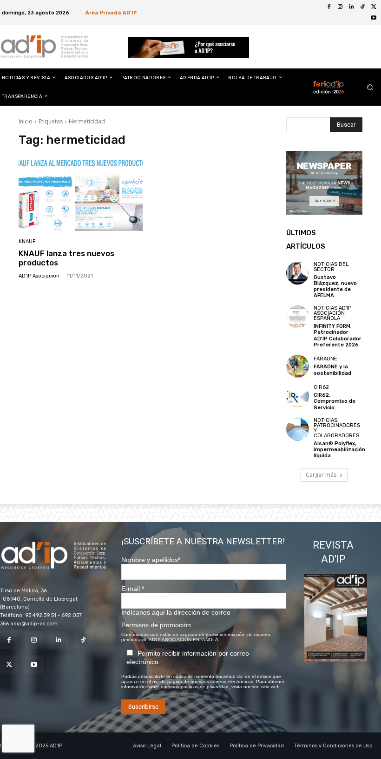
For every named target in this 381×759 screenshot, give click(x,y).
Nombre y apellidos (150, 559)
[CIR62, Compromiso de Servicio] (297, 396)
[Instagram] (340, 7)
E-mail (132, 588)
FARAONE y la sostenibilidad (332, 370)
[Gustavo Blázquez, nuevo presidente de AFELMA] (297, 273)
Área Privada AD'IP (111, 12)
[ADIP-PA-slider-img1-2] (189, 47)
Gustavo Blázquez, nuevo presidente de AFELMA (335, 286)
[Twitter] (373, 7)
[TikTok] (362, 7)
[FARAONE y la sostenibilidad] (297, 366)
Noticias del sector (331, 267)
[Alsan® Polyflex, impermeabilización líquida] (297, 429)
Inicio (26, 121)
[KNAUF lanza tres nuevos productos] (81, 193)
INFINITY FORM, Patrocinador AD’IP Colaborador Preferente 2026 (337, 335)
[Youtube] (373, 18)
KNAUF (27, 241)
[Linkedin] (351, 7)
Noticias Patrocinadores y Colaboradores (337, 428)
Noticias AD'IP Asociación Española (332, 313)
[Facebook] (329, 7)
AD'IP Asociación (39, 276)
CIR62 (321, 387)
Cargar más (321, 475)
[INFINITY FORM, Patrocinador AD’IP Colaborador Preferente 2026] (297, 316)
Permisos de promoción (156, 625)
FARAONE (325, 358)
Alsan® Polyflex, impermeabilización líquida (339, 449)
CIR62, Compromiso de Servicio (334, 401)
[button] (370, 87)
